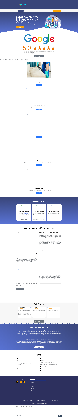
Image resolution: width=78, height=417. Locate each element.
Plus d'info (39, 109)
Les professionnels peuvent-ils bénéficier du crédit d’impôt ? (50, 368)
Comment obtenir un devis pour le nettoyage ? (25, 359)
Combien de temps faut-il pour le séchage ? (47, 362)
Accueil (21, 10)
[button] (27, 358)
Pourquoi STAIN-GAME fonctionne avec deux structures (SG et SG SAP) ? (27, 364)
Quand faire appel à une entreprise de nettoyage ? (25, 361)
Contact (47, 10)
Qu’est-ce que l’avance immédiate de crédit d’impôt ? (49, 364)
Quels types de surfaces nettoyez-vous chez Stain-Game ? (27, 357)
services (32, 382)
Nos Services (27, 10)
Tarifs (34, 10)
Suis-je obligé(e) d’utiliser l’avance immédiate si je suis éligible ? (50, 366)
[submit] (60, 416)
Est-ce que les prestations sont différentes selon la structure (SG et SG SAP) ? (28, 368)
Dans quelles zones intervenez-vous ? (46, 357)
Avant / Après (40, 10)
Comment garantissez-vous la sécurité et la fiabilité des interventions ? (49, 360)
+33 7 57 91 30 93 (23, 384)
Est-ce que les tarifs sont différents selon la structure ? (26, 366)
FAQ (31, 390)
